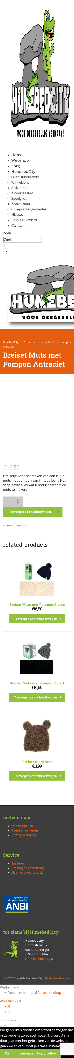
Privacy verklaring (23, 835)
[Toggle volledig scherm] (5, 1020)
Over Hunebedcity (25, 177)
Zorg (15, 166)
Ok (7, 1053)
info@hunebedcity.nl (39, 959)
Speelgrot (19, 198)
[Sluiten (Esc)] (14, 1020)
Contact (18, 225)
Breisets (21, 525)
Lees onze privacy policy (37, 1053)
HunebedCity (23, 171)
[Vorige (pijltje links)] (1, 1025)
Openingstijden (22, 826)
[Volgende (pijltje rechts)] (5, 1025)
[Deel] (10, 1020)
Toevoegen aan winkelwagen (30, 512)
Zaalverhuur (20, 204)
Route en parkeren (24, 830)
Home (16, 154)
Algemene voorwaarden (28, 872)
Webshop (20, 160)
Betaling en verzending (27, 868)
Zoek (7, 233)
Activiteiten (19, 187)
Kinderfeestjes (22, 193)
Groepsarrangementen (29, 209)
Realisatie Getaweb (57, 978)
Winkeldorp (20, 182)
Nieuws (17, 214)
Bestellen (18, 863)
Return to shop (49, 992)
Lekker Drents (24, 220)
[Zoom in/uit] (1, 1020)
